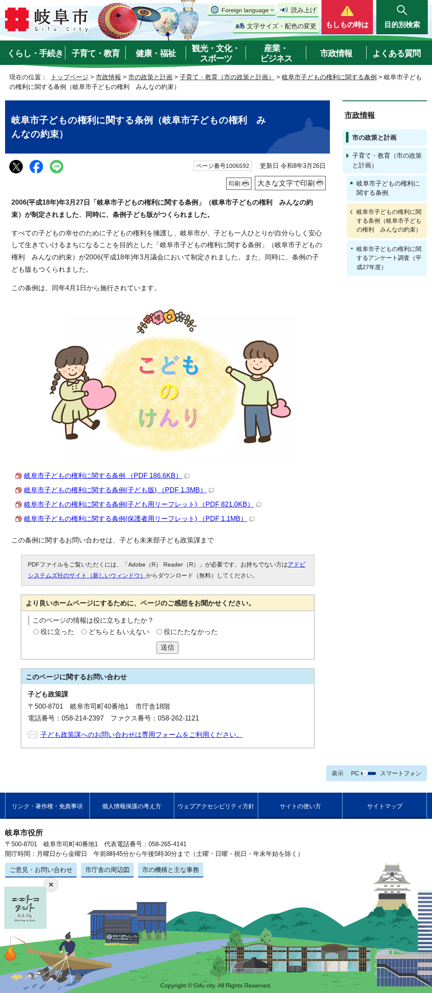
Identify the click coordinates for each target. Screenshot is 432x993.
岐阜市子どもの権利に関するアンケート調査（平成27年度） (388, 258)
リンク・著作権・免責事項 (47, 806)
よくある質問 (397, 53)
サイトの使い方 (300, 806)
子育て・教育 (96, 53)
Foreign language (245, 10)
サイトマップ (384, 806)
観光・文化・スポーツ (216, 53)
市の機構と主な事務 (170, 869)
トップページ (70, 77)
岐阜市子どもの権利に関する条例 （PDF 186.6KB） (103, 475)
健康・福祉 (156, 53)
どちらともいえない (119, 631)
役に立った (57, 631)
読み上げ (303, 9)
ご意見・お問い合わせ (41, 869)
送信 (167, 647)
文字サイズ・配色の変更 (281, 26)
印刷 (234, 183)
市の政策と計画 (150, 77)
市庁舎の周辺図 (107, 869)
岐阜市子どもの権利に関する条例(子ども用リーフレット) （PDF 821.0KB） (139, 504)
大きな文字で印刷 (286, 183)
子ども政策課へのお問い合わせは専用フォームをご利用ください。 (141, 734)
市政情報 (336, 53)
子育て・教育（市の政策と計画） (227, 77)
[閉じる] (51, 884)
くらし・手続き (35, 53)
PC (355, 773)
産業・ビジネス (276, 53)
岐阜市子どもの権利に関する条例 (329, 77)
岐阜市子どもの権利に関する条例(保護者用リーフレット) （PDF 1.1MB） (135, 518)
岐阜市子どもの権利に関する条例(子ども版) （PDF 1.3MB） (115, 490)
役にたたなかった (191, 631)
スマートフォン (400, 773)
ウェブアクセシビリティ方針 (216, 806)
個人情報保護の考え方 (131, 806)
